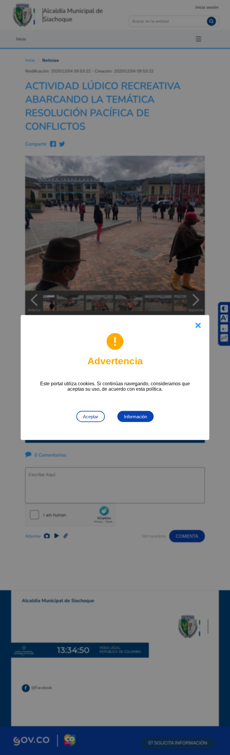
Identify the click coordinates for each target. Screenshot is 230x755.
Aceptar (90, 416)
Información (135, 416)
